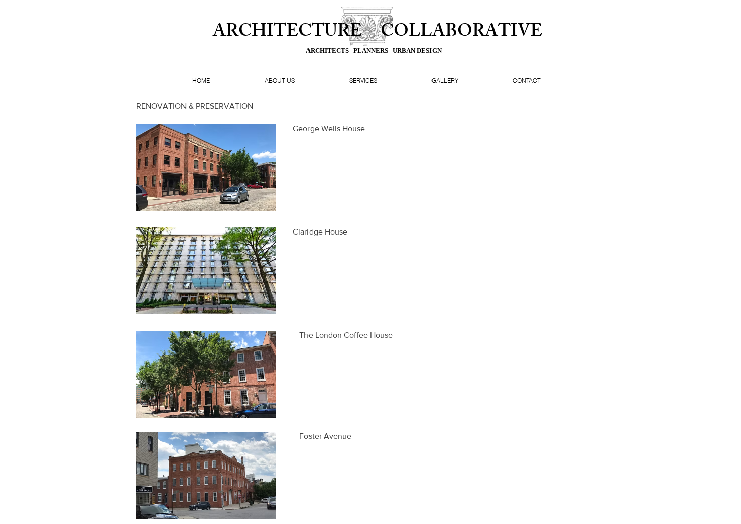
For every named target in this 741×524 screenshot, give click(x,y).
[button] (206, 167)
